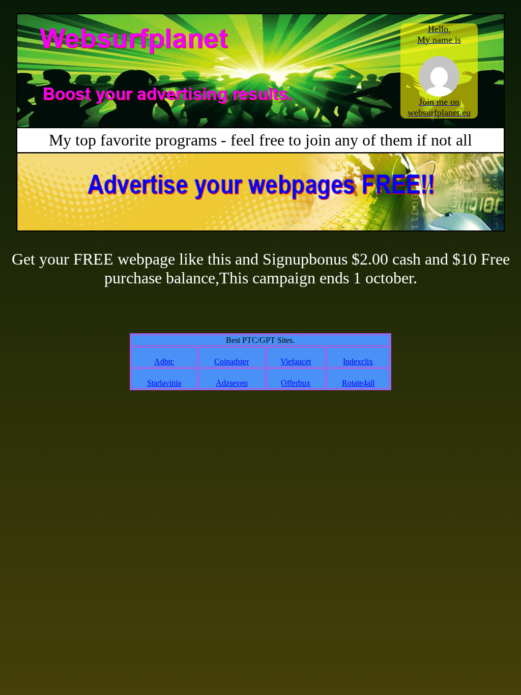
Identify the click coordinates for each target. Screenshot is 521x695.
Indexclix (358, 361)
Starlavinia (164, 383)
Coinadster (231, 361)
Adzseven (232, 383)
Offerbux (295, 383)
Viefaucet (295, 361)
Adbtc (164, 361)
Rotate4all (358, 383)
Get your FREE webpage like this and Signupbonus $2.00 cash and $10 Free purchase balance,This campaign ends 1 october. (261, 268)
